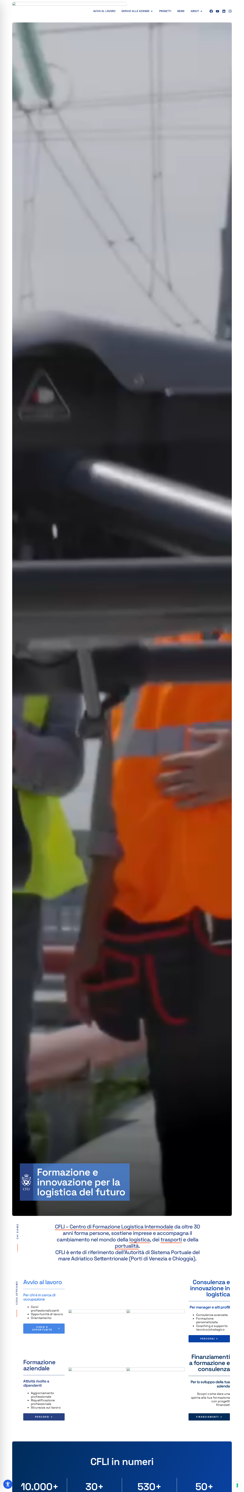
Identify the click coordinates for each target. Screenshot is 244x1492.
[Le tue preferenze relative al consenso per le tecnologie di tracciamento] (237, 1485)
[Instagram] (230, 11)
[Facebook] (211, 11)
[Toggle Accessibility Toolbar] (8, 1484)
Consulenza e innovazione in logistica (210, 1288)
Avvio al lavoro (42, 1282)
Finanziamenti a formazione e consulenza (209, 1363)
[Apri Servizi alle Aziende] (151, 11)
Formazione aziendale (39, 1365)
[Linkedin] (224, 11)
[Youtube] (217, 11)
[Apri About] (201, 11)
